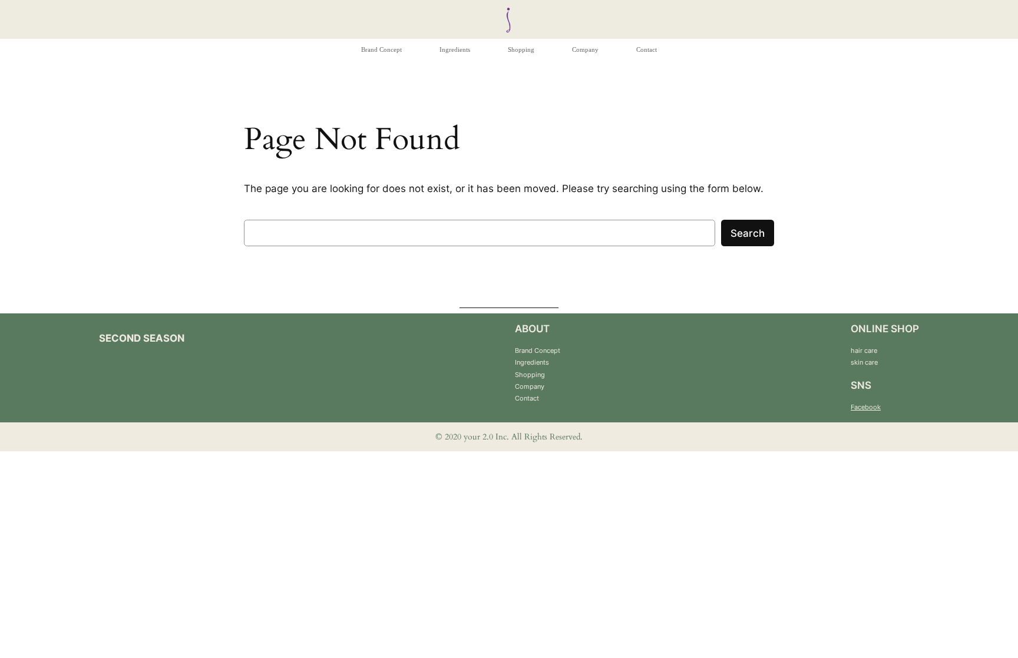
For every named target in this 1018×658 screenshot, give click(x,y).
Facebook (866, 407)
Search (748, 233)
